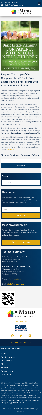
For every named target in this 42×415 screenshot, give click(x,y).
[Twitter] (21, 335)
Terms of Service (18, 403)
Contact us (6, 375)
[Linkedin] (29, 335)
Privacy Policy (6, 403)
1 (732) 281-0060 (14, 279)
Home (4, 354)
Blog (3, 364)
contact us (10, 149)
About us (5, 368)
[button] (39, 3)
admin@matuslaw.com (15, 284)
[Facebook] (12, 335)
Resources (6, 371)
